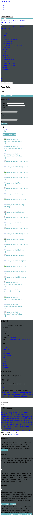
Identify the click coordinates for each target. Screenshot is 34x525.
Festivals (7, 57)
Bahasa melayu (27, 416)
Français (20, 412)
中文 (9, 428)
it (1, 81)
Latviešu (9, 416)
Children (3, 115)
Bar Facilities (8, 42)
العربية (18, 414)
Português (11, 424)
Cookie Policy (6, 397)
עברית (21, 420)
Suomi (22, 414)
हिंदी (26, 418)
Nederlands (9, 422)
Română (3, 426)
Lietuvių (3, 416)
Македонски (17, 416)
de (3, 5)
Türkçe (16, 422)
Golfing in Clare (9, 65)
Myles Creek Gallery (9, 134)
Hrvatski (3, 420)
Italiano (26, 412)
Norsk (3, 422)
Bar (4, 38)
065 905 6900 (5, 2)
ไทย (20, 422)
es (3, 9)
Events (5, 49)
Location (5, 67)
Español (14, 412)
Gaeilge (27, 414)
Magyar (30, 418)
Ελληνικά (8, 414)
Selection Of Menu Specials (13, 45)
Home (5, 34)
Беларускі (15, 418)
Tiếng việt (22, 424)
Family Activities (9, 63)
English (9, 412)
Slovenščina (27, 426)
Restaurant (7, 43)
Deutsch (3, 412)
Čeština (22, 418)
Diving (6, 61)
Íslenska (26, 420)
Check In (4, 103)
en (3, 7)
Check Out (4, 105)
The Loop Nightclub (11, 40)
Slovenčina (4, 428)
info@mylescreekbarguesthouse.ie (18, 339)
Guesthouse (7, 47)
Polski (17, 424)
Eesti (13, 414)
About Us (6, 36)
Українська (26, 422)
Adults (3, 107)
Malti (2, 418)
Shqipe (20, 426)
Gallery (5, 53)
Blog (4, 51)
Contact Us (6, 69)
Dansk (3, 414)
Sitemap (30, 395)
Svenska (9, 426)
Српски (15, 426)
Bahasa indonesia (13, 420)
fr (3, 11)
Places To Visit (9, 59)
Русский (29, 424)
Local (4, 55)
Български (8, 418)
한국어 (5, 424)
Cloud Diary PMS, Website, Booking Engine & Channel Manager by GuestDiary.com (16, 394)
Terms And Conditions (20, 397)
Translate (16, 434)
